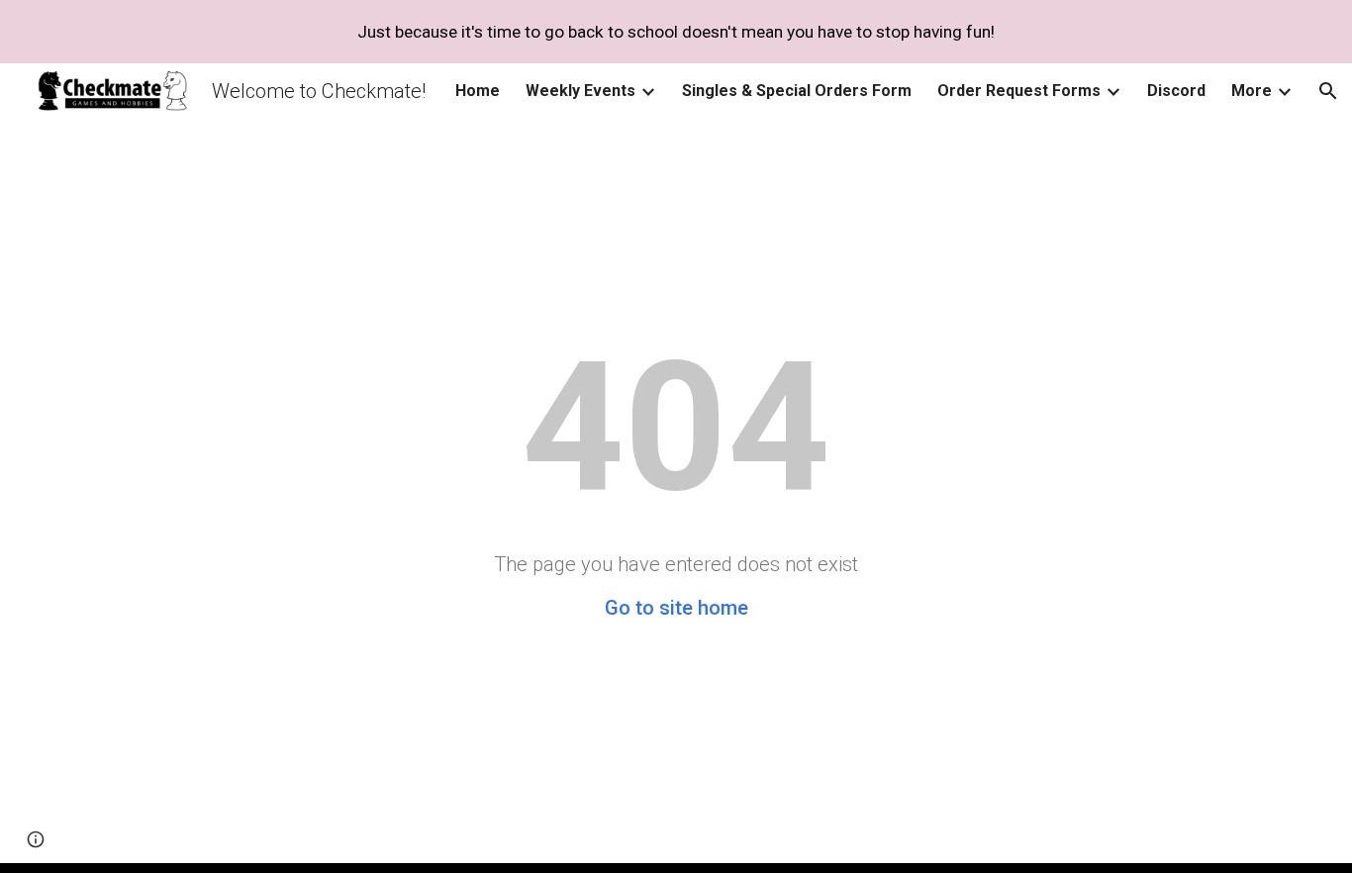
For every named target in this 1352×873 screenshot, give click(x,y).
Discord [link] (1176, 90)
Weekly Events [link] (580, 90)
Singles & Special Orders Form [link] (797, 90)
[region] (676, 31)
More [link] (1251, 90)
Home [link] (477, 90)
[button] (1328, 91)
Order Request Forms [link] (1019, 90)
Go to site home (676, 608)
